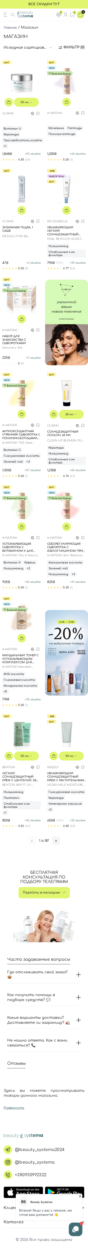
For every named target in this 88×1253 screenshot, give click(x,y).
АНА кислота (14, 674)
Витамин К (12, 562)
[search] (12, 14)
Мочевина (56, 128)
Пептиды (74, 128)
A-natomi (54, 113)
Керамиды (11, 134)
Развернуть (14, 1108)
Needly (53, 767)
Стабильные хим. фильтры (62, 253)
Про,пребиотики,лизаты (23, 140)
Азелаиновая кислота (65, 562)
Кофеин (29, 562)
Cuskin (8, 113)
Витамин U (12, 128)
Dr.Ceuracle (57, 221)
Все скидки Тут (44, 4)
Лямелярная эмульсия (65, 803)
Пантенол (11, 797)
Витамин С (12, 450)
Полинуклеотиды (62, 134)
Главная (10, 27)
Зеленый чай (13, 461)
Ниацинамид (58, 246)
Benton (8, 767)
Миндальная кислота (20, 685)
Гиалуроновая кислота (21, 455)
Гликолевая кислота (19, 679)
